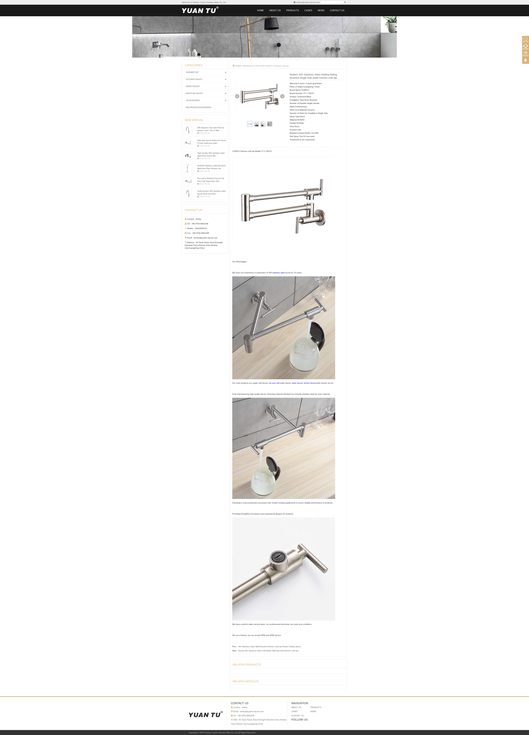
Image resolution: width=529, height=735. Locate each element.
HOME (260, 10)
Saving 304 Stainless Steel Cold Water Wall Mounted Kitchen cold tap (268, 651)
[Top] (525, 61)
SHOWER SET (192, 72)
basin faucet (297, 383)
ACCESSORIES (193, 100)
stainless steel (278, 273)
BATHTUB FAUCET (194, 93)
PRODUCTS (292, 10)
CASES (308, 10)
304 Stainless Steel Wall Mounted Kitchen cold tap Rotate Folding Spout (269, 646)
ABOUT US (275, 10)
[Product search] (345, 2)
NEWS (321, 10)
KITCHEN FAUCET (264, 66)
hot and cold (274, 383)
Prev (237, 96)
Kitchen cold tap (282, 66)
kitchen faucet (310, 383)
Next (282, 96)
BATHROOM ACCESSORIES (198, 107)
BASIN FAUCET (193, 86)
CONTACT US (337, 10)
